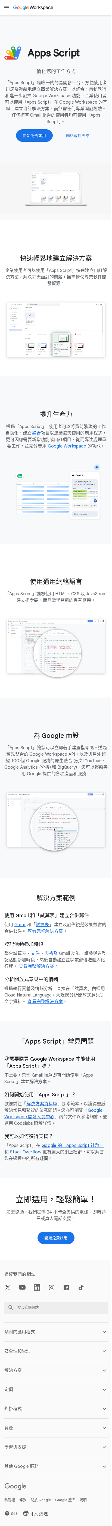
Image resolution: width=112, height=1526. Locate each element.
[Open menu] (6, 7)
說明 (83, 1507)
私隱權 (9, 1507)
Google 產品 (65, 1507)
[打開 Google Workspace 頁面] (33, 7)
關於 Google (41, 1507)
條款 (22, 1507)
